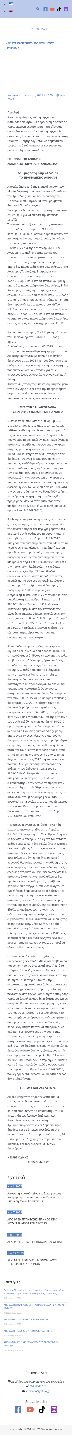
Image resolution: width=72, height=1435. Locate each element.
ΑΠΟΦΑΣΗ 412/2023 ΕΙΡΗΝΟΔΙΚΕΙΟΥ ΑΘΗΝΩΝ (28, 1330)
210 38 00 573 (37, 1386)
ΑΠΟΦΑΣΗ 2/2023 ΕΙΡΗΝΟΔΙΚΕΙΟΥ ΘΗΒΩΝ (35, 1242)
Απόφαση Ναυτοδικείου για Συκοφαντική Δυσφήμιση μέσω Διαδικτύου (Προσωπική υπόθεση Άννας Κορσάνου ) (34, 1197)
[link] (11, 4)
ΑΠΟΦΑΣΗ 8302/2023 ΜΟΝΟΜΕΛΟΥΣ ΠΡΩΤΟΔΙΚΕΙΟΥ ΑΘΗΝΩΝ (32, 1262)
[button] (38, 9)
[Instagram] (66, 9)
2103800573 (38, 29)
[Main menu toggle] (68, 29)
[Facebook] (45, 9)
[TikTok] (59, 9)
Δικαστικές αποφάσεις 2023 (25, 95)
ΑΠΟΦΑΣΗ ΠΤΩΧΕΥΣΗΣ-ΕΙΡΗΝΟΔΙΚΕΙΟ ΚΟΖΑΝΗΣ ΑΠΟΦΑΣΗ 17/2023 (32, 1221)
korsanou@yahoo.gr (38, 1391)
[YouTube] (52, 9)
